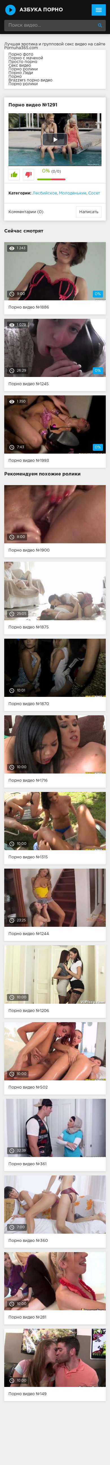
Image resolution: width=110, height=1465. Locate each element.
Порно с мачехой (25, 58)
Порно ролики (23, 69)
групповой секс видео (64, 44)
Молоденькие (72, 193)
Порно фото (20, 54)
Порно (15, 76)
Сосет (94, 193)
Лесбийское (44, 193)
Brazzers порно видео (30, 80)
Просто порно (22, 62)
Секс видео (19, 65)
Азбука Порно (41, 10)
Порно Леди (20, 73)
